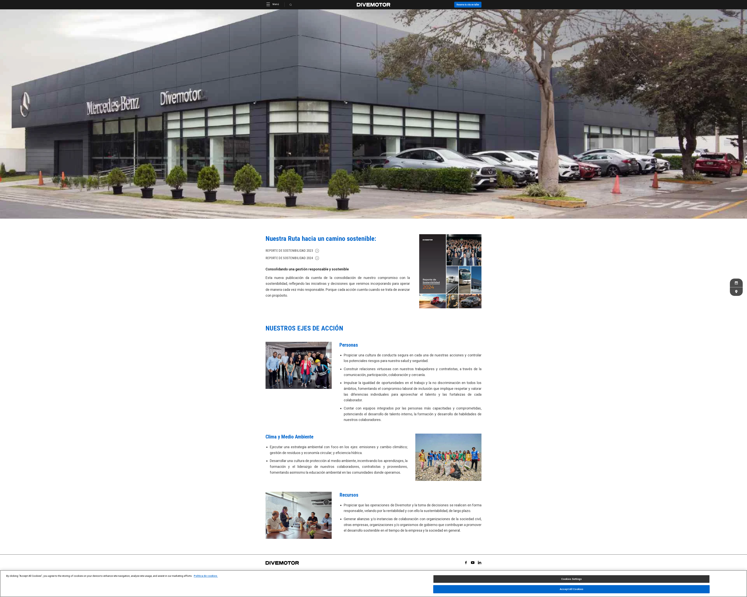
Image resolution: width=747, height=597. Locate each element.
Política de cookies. (206, 575)
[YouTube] (473, 563)
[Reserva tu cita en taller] (736, 283)
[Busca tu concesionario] (736, 291)
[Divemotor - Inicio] (373, 5)
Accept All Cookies (571, 588)
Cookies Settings (571, 579)
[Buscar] (291, 5)
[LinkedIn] (479, 563)
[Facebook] (466, 563)
